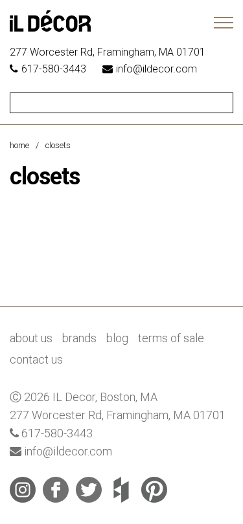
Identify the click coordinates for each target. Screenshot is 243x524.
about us (31, 338)
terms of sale (171, 338)
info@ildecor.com (156, 69)
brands (79, 338)
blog (117, 338)
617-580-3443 (53, 69)
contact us (36, 359)
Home (19, 145)
